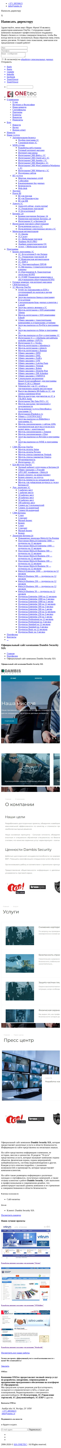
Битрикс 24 (17, 213)
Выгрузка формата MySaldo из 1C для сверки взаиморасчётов (36, 392)
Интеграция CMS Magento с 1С (33, 163)
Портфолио (12, 634)
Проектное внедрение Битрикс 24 (34, 218)
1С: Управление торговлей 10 (32, 257)
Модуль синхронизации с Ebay (33, 434)
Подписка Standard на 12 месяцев (34, 624)
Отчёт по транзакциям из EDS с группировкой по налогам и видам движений (35, 292)
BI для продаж (25, 196)
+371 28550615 (15, 3)
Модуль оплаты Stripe (28, 449)
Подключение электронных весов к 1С (37, 229)
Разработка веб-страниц (29, 147)
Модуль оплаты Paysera (29, 452)
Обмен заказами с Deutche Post (33, 371)
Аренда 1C (17, 203)
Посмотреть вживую (11, 1215)
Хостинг (16, 191)
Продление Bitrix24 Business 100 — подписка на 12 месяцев (35, 562)
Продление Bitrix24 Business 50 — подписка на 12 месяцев (34, 567)
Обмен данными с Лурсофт (31, 469)
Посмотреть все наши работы (15, 1353)
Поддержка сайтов (27, 173)
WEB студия (18, 145)
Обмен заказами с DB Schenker (33, 373)
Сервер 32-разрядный (28, 508)
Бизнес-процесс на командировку (34, 475)
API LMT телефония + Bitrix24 (33, 472)
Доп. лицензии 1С (21, 487)
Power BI (16, 193)
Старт (21, 515)
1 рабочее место (25, 492)
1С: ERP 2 (23, 262)
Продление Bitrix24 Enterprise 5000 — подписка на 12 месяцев (36, 541)
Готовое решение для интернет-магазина (32, 282)
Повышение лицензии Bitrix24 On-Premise (38, 538)
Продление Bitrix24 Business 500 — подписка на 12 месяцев (35, 552)
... (8, 639)
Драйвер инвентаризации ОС (32, 244)
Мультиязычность (26, 459)
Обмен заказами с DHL (29, 355)
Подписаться (34, 1430)
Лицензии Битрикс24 (22, 535)
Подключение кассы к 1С (30, 226)
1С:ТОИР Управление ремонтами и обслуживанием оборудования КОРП (36, 278)
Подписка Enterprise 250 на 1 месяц (35, 617)
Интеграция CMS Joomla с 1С (32, 160)
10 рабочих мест (26, 495)
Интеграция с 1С (26, 462)
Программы (12, 249)
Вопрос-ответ (19, 130)
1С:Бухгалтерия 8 (26, 211)
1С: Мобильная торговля (30, 239)
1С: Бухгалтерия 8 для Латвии (32, 254)
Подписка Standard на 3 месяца (33, 627)
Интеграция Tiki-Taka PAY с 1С (33, 401)
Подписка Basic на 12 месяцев (32, 629)
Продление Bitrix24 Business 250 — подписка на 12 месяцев (35, 557)
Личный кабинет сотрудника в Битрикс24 (38, 467)
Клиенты (16, 115)
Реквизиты (17, 120)
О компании (13, 99)
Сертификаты (19, 109)
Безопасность (24, 186)
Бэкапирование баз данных (31, 183)
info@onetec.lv (15, 6)
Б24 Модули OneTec (22, 464)
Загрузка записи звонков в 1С (32, 307)
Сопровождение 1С (27, 142)
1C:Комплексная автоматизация (33, 259)
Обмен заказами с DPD (29, 353)
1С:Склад (22, 236)
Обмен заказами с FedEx (30, 358)
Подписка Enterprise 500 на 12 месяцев (36, 604)
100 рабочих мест (26, 502)
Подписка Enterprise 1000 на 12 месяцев (37, 596)
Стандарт (22, 518)
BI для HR (23, 201)
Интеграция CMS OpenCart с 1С (33, 158)
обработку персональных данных (37, 59)
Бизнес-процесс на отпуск (30, 477)
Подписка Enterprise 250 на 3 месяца (35, 614)
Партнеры (17, 112)
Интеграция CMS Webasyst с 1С (33, 170)
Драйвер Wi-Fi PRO (27, 241)
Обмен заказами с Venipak (30, 366)
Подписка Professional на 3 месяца (34, 622)
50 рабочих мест (26, 500)
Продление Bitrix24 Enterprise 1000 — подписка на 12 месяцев (36, 547)
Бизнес (21, 523)
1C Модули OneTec (21, 287)
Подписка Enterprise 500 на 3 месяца (35, 606)
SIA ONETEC (20, 1444)
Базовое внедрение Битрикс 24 (33, 216)
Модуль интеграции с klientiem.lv (34, 345)
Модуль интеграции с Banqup (32, 350)
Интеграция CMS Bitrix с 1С (32, 155)
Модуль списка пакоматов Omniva (34, 457)
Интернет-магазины (28, 153)
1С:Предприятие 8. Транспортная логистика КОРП (34, 273)
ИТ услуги (17, 175)
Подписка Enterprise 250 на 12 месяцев (36, 611)
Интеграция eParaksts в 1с (30, 414)
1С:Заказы (23, 234)
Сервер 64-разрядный (28, 510)
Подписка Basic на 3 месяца (31, 632)
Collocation (23, 180)
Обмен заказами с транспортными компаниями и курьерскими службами (36, 321)
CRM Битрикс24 (20, 284)
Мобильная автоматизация (25, 231)
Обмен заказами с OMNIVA (31, 376)
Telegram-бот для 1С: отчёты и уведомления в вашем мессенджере (35, 387)
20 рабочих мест (26, 497)
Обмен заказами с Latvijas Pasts (33, 363)
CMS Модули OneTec (22, 447)
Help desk (22, 188)
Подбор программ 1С (28, 140)
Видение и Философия (23, 104)
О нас (15, 102)
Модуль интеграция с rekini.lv (32, 348)
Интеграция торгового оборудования (30, 224)
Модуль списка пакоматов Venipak (34, 454)
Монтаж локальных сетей (30, 178)
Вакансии (17, 117)
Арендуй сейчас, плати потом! (33, 206)
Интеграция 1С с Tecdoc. (30, 343)
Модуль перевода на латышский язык (36, 480)
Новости (16, 125)
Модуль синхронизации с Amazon (34, 431)
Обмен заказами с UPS (29, 360)
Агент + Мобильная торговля (32, 246)
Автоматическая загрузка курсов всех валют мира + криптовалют (36, 427)
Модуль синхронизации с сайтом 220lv (37, 424)
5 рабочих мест (25, 490)
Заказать (5, 1366)
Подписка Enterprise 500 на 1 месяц (35, 609)
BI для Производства (28, 198)
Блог (9, 122)
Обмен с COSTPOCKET (30, 416)
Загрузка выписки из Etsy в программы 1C (39, 335)
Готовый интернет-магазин (31, 150)
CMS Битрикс (19, 513)
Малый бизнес (25, 520)
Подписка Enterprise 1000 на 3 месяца (36, 599)
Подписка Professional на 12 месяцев (35, 619)
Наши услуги (13, 135)
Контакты (11, 637)
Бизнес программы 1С (23, 251)
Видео (15, 127)
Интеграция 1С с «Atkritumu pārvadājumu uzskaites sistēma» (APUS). (38, 339)
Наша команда (19, 107)
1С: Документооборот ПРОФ (32, 264)
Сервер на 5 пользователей (31, 505)
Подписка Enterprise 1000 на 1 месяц (35, 601)
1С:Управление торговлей (31, 208)
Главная (10, 653)
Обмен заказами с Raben (30, 368)
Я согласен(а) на (28, 59)
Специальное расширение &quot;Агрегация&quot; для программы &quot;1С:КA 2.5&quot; (37, 381)
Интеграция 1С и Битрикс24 (32, 221)
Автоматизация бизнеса (24, 137)
